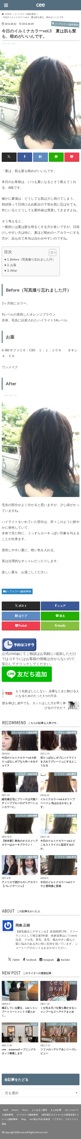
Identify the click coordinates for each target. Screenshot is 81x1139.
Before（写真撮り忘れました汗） (32, 259)
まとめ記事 (56, 1110)
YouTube (65, 959)
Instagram (48, 959)
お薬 (13, 265)
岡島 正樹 (23, 925)
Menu (25, 1110)
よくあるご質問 (39, 1110)
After (13, 270)
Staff (5, 1110)
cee (40, 4)
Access (15, 1110)
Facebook (31, 959)
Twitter (16, 959)
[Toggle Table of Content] (50, 252)
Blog (23, 1119)
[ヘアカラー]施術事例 (18, 591)
